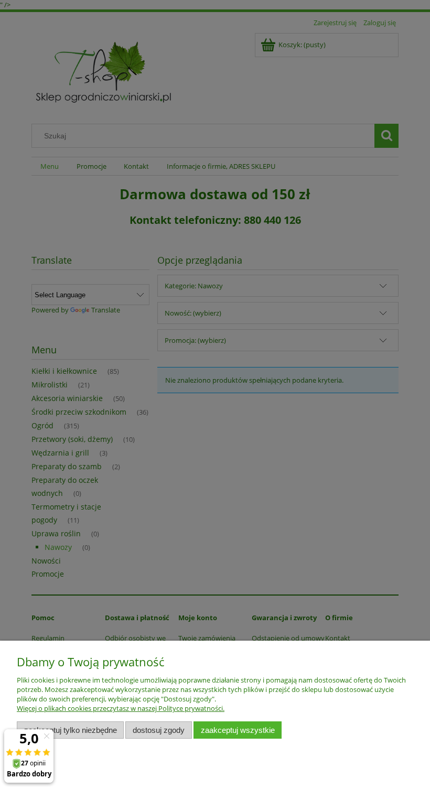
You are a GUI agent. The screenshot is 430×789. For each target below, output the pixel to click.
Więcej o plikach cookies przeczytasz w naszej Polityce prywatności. (120, 708)
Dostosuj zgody (159, 730)
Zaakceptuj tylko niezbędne (70, 730)
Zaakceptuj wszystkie (238, 730)
